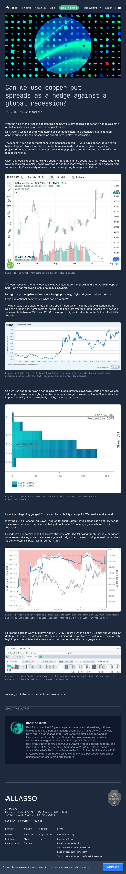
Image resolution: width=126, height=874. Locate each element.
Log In (109, 8)
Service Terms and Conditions (74, 847)
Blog (52, 8)
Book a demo (69, 8)
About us (40, 8)
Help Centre (90, 8)
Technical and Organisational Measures (79, 856)
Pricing (26, 8)
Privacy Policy (65, 834)
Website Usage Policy (69, 843)
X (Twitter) (24, 820)
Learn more (84, 867)
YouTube (37, 820)
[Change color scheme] (119, 8)
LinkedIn (10, 820)
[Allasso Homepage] (7, 8)
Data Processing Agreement (72, 851)
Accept (113, 867)
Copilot (14, 8)
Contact (28, 843)
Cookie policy (65, 839)
